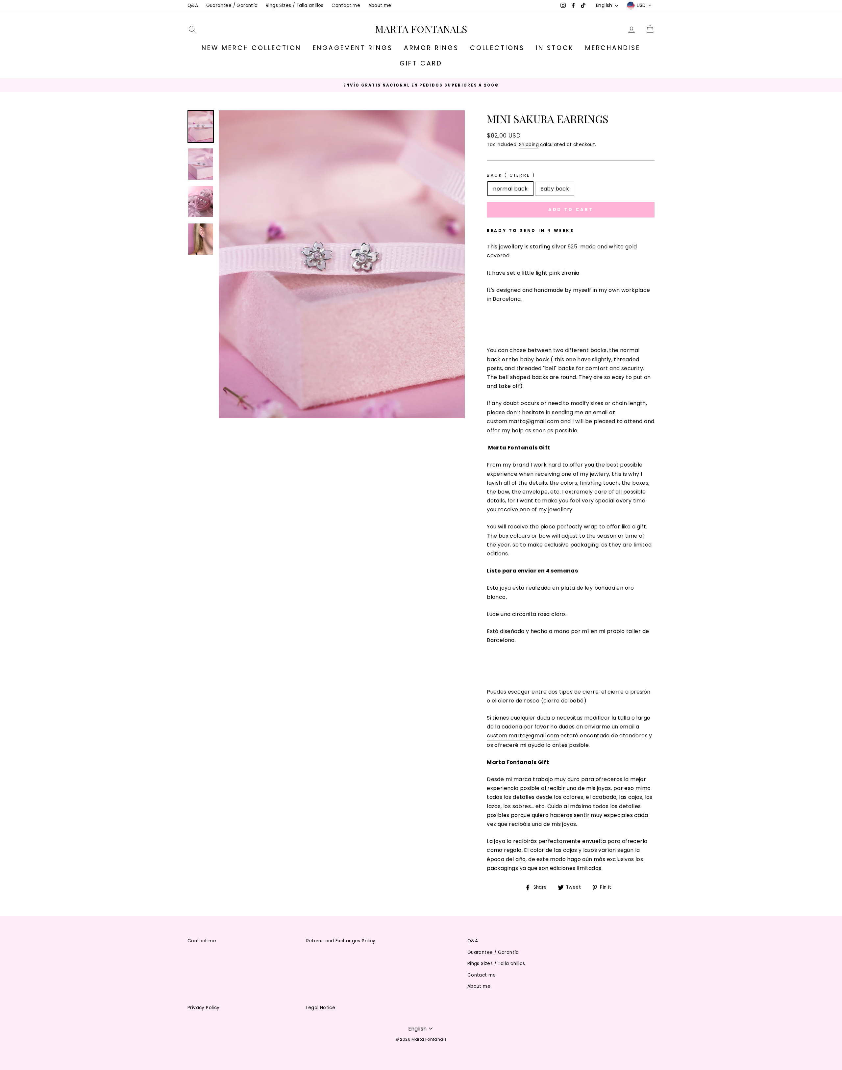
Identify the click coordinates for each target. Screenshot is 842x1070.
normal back (510, 188)
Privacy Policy (203, 1008)
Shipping (529, 144)
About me (379, 5)
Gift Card (421, 63)
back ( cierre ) (511, 175)
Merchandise (612, 47)
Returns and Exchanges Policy (341, 941)
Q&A (192, 5)
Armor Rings (431, 47)
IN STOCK (555, 47)
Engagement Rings (353, 47)
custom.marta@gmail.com (523, 421)
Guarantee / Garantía (232, 5)
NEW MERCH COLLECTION (251, 47)
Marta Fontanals (421, 29)
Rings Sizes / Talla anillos (295, 5)
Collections (497, 47)
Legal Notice (320, 1008)
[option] (421, 85)
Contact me (346, 5)
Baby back (554, 188)
